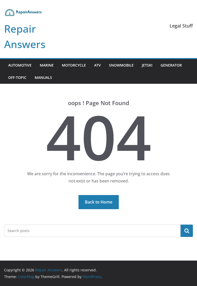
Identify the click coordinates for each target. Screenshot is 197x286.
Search (187, 231)
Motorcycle (74, 65)
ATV (97, 65)
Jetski (147, 65)
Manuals (43, 77)
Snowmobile (121, 65)
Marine (47, 65)
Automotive (20, 65)
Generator (171, 65)
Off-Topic (17, 77)
